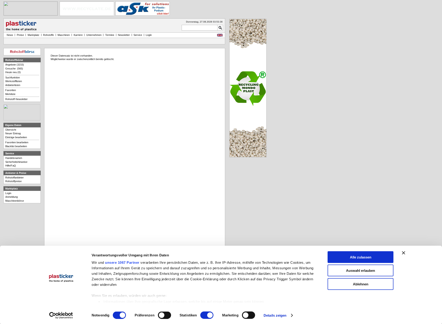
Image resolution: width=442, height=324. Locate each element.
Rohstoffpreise (13, 181)
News (9, 35)
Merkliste (10, 94)
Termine (109, 35)
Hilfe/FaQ (10, 165)
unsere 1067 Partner (122, 262)
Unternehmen (94, 35)
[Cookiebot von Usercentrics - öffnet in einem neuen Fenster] (61, 315)
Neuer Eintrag (13, 133)
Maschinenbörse (14, 200)
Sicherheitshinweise (16, 162)
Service (138, 35)
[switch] (164, 315)
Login (8, 193)
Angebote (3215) (14, 64)
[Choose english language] (220, 35)
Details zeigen (275, 315)
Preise (20, 35)
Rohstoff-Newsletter (16, 99)
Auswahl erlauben (360, 270)
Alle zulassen (360, 257)
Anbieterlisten (12, 85)
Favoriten (10, 90)
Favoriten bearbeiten (16, 142)
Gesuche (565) (14, 68)
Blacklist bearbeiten (16, 146)
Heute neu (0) (13, 72)
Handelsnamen (13, 158)
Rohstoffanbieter (14, 177)
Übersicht (10, 129)
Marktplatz (33, 35)
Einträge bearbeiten (16, 137)
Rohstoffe (48, 35)
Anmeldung (11, 196)
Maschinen (64, 35)
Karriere (78, 35)
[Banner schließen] (403, 252)
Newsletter (124, 35)
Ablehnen (360, 284)
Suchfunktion (12, 77)
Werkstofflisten (13, 81)
